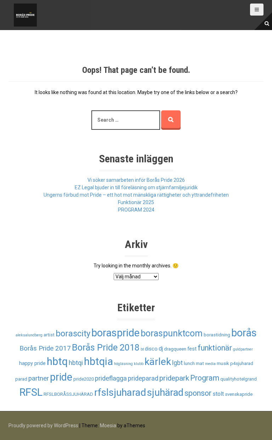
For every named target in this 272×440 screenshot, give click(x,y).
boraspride (115, 333)
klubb (138, 363)
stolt (218, 393)
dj (161, 348)
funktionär (215, 347)
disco (151, 349)
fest (192, 349)
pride (61, 377)
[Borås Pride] (25, 14)
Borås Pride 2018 (106, 347)
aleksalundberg (29, 335)
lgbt (177, 362)
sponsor (198, 393)
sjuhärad (165, 392)
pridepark (174, 378)
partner (38, 378)
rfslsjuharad (120, 392)
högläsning (123, 363)
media (210, 363)
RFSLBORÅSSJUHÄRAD (68, 394)
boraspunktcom (172, 333)
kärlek (157, 361)
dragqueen (175, 349)
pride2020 (83, 379)
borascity (73, 333)
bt (142, 349)
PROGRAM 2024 (136, 210)
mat (200, 363)
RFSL (30, 392)
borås (244, 333)
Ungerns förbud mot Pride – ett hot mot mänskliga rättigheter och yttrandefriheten (136, 195)
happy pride (32, 363)
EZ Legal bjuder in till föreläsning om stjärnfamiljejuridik (136, 187)
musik (223, 363)
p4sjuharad (241, 363)
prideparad (143, 378)
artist (49, 334)
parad (21, 379)
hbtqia (98, 361)
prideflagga (111, 378)
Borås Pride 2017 (45, 348)
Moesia (108, 425)
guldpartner (243, 349)
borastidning (217, 334)
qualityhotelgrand (238, 379)
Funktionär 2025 (136, 202)
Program (204, 378)
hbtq (57, 361)
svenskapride (239, 394)
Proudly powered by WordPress (43, 425)
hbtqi (76, 363)
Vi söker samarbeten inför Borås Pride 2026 (136, 180)
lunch (189, 363)
